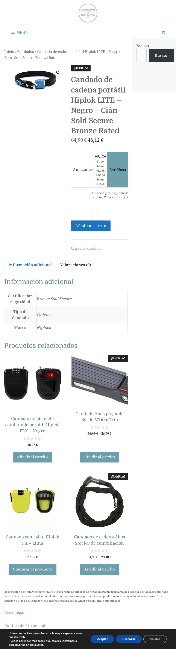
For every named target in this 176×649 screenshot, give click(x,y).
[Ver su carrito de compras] (163, 32)
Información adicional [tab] (30, 264)
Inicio (9, 51)
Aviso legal (14, 612)
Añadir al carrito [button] (32, 457)
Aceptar (102, 639)
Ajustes (155, 639)
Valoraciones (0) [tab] (75, 264)
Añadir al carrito (90, 225)
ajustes (38, 645)
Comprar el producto (32, 569)
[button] (58, 73)
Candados (25, 51)
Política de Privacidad (24, 625)
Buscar (143, 45)
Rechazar (128, 639)
